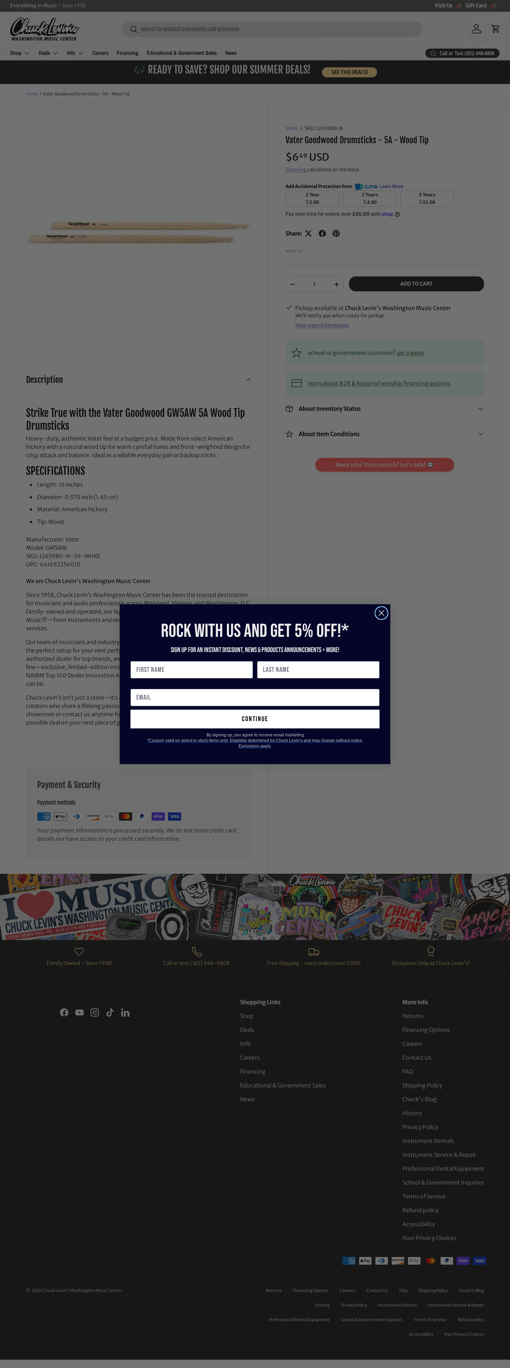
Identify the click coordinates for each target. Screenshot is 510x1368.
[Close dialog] (381, 613)
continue (255, 719)
